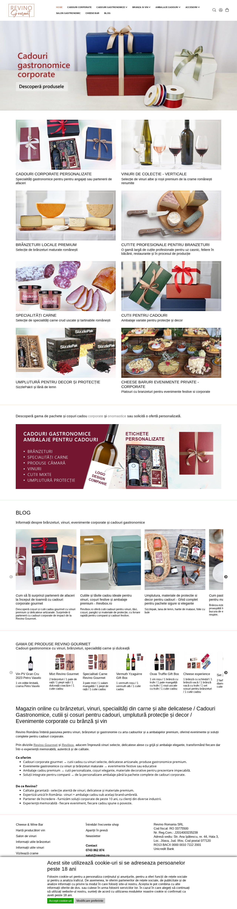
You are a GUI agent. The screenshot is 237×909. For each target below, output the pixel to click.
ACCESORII (192, 7)
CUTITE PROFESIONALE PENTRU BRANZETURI (165, 245)
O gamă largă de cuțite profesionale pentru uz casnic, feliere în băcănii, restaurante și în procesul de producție (167, 252)
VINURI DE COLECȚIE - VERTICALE (154, 174)
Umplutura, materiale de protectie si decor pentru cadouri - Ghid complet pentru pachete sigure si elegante (171, 599)
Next (226, 577)
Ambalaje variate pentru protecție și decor (152, 320)
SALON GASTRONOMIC (68, 13)
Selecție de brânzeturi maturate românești (47, 250)
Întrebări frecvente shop (102, 824)
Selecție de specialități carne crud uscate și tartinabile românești (63, 320)
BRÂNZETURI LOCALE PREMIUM (46, 245)
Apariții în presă (97, 830)
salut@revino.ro (97, 855)
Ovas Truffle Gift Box (164, 674)
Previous (11, 577)
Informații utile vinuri (30, 847)
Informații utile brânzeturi (33, 842)
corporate (95, 416)
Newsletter (93, 836)
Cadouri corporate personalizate (54, 174)
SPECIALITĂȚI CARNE (36, 315)
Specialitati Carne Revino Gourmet (95, 676)
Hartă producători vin (30, 830)
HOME (59, 7)
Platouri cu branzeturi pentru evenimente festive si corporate (165, 392)
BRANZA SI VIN (140, 7)
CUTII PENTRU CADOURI (144, 315)
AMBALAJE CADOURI (167, 7)
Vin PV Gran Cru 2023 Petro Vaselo (28, 676)
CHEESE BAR (92, 13)
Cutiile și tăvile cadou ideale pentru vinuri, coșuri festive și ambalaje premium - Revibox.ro (106, 599)
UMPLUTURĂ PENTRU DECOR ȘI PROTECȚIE (58, 382)
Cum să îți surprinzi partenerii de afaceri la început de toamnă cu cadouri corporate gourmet (45, 599)
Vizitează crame (27, 853)
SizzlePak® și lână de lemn (36, 387)
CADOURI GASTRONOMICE (110, 7)
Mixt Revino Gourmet (64, 674)
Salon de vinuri (26, 836)
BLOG (107, 13)
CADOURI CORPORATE (79, 7)
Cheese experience (196, 674)
